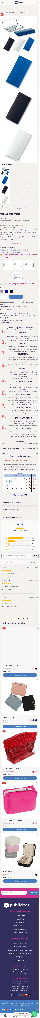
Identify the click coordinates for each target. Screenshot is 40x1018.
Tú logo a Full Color (20, 932)
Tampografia (4, 318)
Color (2, 288)
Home (2, 12)
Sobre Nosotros (20, 943)
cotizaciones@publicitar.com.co (20, 990)
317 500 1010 (24, 986)
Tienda (8, 12)
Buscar (35, 555)
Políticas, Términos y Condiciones (20, 950)
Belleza (11, 307)
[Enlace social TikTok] (29, 994)
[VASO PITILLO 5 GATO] (2, 586)
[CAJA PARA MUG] (2, 574)
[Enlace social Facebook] (19, 994)
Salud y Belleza (20, 307)
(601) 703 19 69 (22, 984)
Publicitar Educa (20, 947)
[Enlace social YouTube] (26, 994)
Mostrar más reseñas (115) (20, 619)
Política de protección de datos (20, 953)
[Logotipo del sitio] (20, 2)
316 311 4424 (24, 988)
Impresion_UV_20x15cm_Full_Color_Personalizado (17, 315)
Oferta (9, 310)
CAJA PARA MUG (10, 573)
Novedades (20, 919)
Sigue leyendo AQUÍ (20, 495)
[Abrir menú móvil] (2, 2)
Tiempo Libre (20, 916)
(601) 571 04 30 (22, 981)
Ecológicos (20, 922)
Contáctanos (20, 960)
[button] (34, 1014)
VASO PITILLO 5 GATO (12, 586)
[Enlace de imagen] (16, 905)
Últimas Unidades (20, 929)
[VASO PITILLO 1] (2, 603)
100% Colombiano (20, 926)
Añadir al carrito (16, 297)
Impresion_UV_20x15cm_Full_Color (18, 313)
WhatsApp (16, 252)
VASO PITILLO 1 (10, 603)
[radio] (1, 291)
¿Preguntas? (20, 957)
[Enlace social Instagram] (22, 994)
